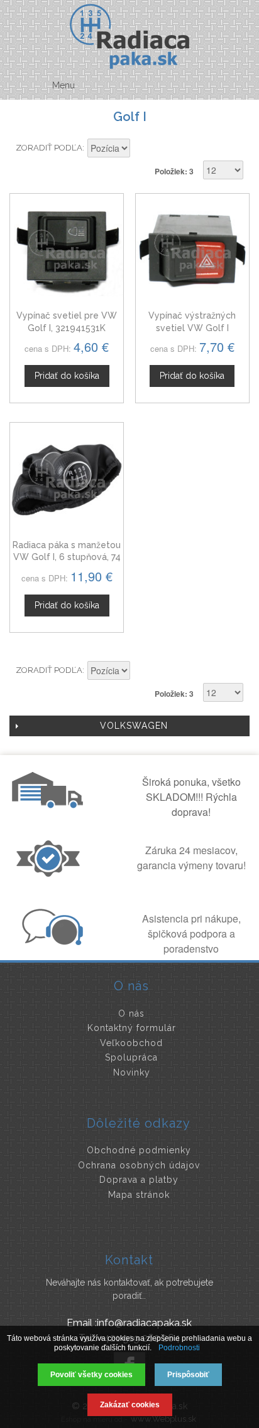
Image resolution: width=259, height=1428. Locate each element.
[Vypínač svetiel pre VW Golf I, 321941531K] (66, 250)
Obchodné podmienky (139, 1150)
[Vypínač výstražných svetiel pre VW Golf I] (192, 250)
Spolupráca (131, 1057)
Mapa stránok (139, 1195)
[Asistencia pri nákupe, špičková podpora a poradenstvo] (51, 941)
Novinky (131, 1072)
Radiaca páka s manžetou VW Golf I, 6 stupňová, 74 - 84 (67, 557)
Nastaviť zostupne (141, 149)
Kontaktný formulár (131, 1028)
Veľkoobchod (131, 1043)
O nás (131, 1013)
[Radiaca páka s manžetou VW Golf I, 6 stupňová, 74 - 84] (66, 479)
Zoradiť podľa (49, 147)
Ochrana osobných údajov (139, 1165)
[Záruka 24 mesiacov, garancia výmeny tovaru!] (51, 873)
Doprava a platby (139, 1180)
